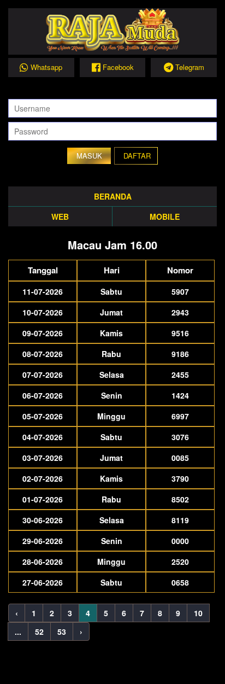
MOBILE (165, 216)
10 (198, 612)
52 (39, 631)
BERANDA (113, 196)
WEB (60, 216)
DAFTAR (137, 155)
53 (61, 631)
